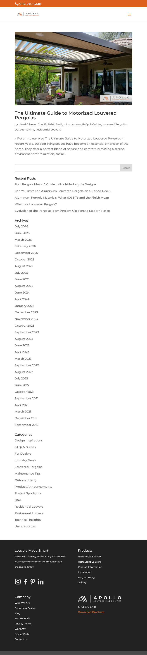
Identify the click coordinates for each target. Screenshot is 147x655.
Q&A (18, 500)
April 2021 (22, 405)
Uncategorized (25, 526)
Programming (86, 577)
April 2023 (22, 352)
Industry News (25, 460)
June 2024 (22, 292)
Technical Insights (28, 519)
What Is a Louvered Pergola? (36, 204)
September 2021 (26, 398)
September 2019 (27, 425)
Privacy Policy (23, 623)
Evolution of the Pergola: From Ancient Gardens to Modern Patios (62, 210)
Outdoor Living (24, 129)
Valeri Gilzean (27, 124)
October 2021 (24, 391)
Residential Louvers (48, 129)
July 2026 (21, 226)
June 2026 (22, 233)
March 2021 (23, 411)
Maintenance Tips (28, 473)
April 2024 (22, 299)
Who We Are (22, 602)
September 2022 (27, 365)
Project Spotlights (28, 493)
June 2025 (22, 279)
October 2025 (24, 259)
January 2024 (24, 306)
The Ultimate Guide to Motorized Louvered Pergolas (66, 115)
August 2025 (24, 266)
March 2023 (23, 358)
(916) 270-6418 (87, 606)
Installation (84, 572)
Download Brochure (91, 612)
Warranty (20, 628)
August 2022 (24, 372)
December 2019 (26, 418)
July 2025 (21, 272)
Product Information (90, 566)
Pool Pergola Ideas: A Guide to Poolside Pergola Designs (55, 184)
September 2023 (27, 332)
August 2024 (24, 286)
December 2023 (26, 312)
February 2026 (25, 246)
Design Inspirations (68, 124)
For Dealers (23, 453)
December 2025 (26, 253)
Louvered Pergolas (115, 124)
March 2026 (23, 239)
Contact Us (21, 639)
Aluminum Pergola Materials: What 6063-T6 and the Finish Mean (62, 197)
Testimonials (22, 618)
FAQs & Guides (91, 124)
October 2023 (24, 325)
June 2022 (22, 385)
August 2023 (24, 339)
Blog (17, 613)
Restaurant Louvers (29, 513)
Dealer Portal (22, 634)
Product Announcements (33, 486)
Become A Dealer (25, 608)
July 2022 (21, 378)
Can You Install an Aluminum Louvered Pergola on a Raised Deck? (63, 191)
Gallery (82, 582)
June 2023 (22, 345)
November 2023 (26, 319)
